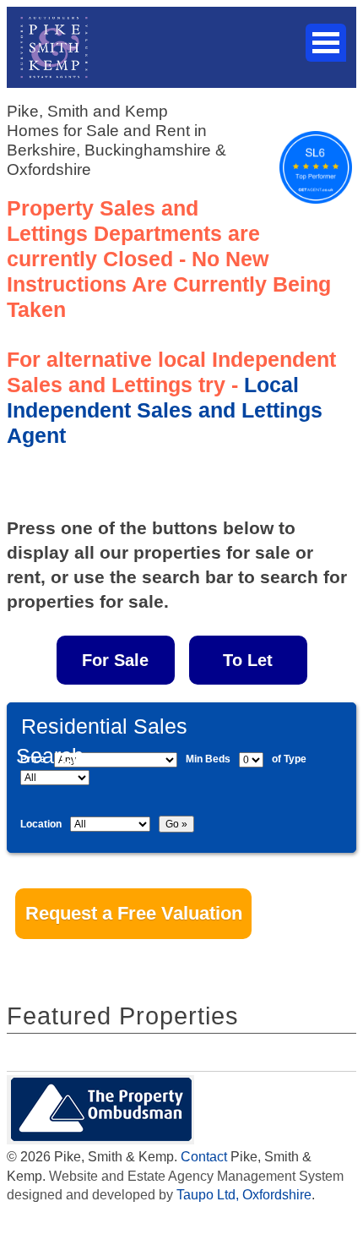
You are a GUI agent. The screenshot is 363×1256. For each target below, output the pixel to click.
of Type (289, 759)
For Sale (115, 660)
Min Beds (208, 759)
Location (41, 824)
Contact (204, 1157)
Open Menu (326, 43)
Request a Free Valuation (133, 913)
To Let (248, 660)
